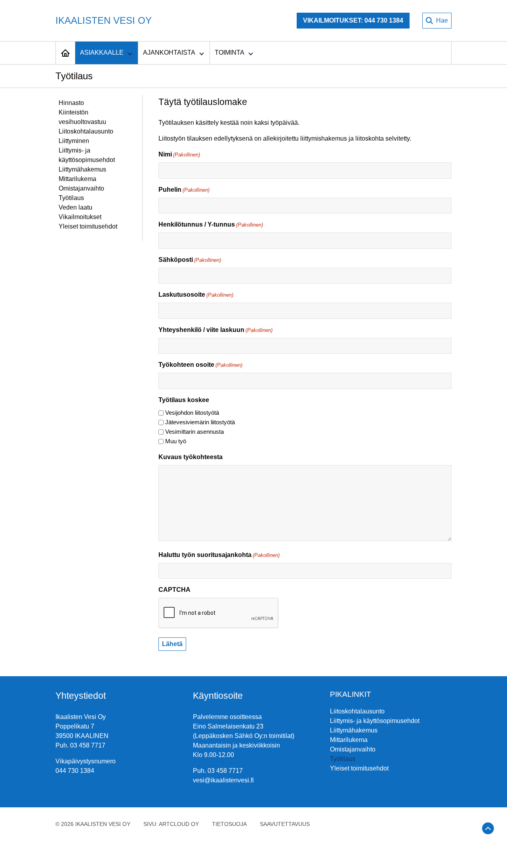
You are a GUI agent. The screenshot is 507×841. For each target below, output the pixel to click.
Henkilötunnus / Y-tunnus (210, 224)
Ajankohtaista (169, 52)
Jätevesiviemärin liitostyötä (200, 422)
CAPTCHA (174, 589)
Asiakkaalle (102, 52)
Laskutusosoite (195, 294)
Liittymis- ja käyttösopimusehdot (87, 155)
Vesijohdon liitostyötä (192, 412)
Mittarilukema (77, 178)
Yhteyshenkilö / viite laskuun (215, 329)
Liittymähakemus (82, 169)
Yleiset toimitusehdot (88, 226)
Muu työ (175, 441)
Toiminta (229, 52)
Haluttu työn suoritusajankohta (219, 554)
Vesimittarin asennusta (194, 431)
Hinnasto (71, 102)
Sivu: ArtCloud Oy (171, 824)
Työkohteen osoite (200, 364)
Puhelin (184, 189)
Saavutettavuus (285, 824)
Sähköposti (189, 259)
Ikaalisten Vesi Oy (103, 20)
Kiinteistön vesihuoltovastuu (82, 117)
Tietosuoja (229, 824)
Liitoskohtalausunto (86, 131)
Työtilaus (71, 198)
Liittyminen (74, 140)
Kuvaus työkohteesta (190, 457)
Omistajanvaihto (81, 188)
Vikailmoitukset (80, 217)
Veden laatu (75, 207)
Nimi (179, 154)
